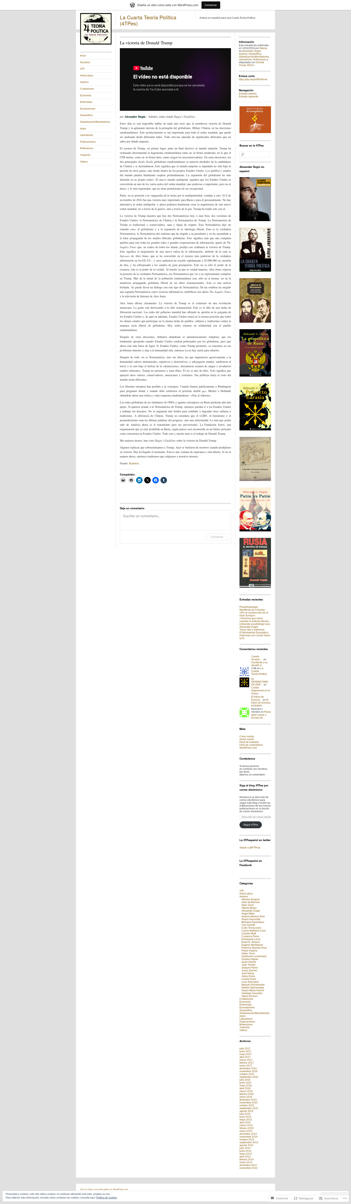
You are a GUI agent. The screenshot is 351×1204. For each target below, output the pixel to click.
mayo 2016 (245, 1085)
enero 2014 (245, 1162)
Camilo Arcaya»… (257, 658)
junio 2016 (245, 1082)
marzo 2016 (246, 1091)
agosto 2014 (246, 1145)
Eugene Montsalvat (252, 944)
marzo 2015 (246, 1125)
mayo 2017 (245, 1054)
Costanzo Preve (250, 936)
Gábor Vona (248, 953)
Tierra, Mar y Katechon (251, 629)
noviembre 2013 (248, 1168)
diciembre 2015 (248, 1099)
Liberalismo (86, 135)
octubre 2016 (246, 1074)
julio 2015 (244, 1114)
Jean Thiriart (248, 964)
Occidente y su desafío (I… (259, 664)
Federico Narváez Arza (254, 947)
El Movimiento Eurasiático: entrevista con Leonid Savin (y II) (254, 635)
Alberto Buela (249, 908)
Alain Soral (248, 905)
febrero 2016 (246, 1094)
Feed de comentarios (251, 745)
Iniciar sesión (246, 739)
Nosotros (85, 62)
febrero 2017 (246, 1062)
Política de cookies (106, 1197)
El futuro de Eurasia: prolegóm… (261, 702)
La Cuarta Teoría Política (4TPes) (148, 20)
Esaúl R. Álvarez (251, 942)
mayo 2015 (245, 1119)
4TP (82, 68)
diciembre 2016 (248, 1068)
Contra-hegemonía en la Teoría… (260, 690)
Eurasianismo (87, 108)
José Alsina (248, 973)
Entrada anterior (248, 93)
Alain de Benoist (251, 902)
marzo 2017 (246, 1060)
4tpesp (263, 48)
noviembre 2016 (248, 1071)
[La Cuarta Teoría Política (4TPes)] (96, 43)
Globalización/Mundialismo (95, 122)
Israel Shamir (249, 962)
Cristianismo (87, 88)
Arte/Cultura (86, 75)
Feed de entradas (249, 742)
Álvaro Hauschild (251, 919)
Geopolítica (86, 115)
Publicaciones (88, 141)
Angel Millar (248, 913)
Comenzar (211, 5)
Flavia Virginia (249, 950)
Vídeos (84, 161)
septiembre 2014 (248, 1142)
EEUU (250, 65)
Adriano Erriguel (251, 899)
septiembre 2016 (248, 1077)
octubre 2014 (246, 1139)
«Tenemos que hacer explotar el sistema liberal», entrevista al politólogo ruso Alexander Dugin (254, 622)
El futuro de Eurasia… (257, 698)
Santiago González (252, 993)
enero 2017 (245, 1065)
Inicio (83, 55)
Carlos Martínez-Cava (254, 930)
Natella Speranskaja (253, 987)
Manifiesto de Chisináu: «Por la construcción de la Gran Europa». (253, 612)
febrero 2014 (246, 1159)
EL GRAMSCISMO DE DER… (259, 681)
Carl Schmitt (248, 925)
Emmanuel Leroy (251, 939)
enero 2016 (245, 1096)
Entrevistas (86, 102)
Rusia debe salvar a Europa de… (261, 714)
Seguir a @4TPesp (249, 847)
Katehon (134, 463)
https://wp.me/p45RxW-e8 (253, 79)
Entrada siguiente (248, 96)
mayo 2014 (245, 1153)
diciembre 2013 (248, 1165)
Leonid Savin (249, 979)
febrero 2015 (246, 1128)
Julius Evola (248, 976)
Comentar (216, 536)
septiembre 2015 (248, 1108)
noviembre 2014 (248, 1136)
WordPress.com (248, 747)
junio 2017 (245, 1051)
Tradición (85, 155)
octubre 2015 (246, 1105)
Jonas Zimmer (249, 970)
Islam (83, 128)
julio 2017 (244, 1048)
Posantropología (248, 607)
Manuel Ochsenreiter (253, 984)
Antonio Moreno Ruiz (253, 916)
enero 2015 (245, 1131)
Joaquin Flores (250, 967)
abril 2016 (245, 1088)
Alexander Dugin (251, 51)
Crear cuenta (246, 736)
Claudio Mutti (249, 933)
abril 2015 (245, 1122)
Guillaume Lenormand (254, 956)
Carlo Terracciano (251, 927)
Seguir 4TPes (250, 824)
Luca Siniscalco (250, 981)
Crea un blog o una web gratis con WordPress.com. (104, 1189)
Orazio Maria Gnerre (253, 990)
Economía (85, 95)
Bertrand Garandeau (253, 922)
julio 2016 (244, 1079)
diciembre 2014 (248, 1133)
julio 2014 (244, 1148)
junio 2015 (245, 1116)
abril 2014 (245, 1156)
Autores (84, 82)
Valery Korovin (250, 996)
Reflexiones (86, 148)
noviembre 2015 (248, 1102)
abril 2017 (245, 1057)
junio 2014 (245, 1151)
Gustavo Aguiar (250, 959)
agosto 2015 (246, 1111)
